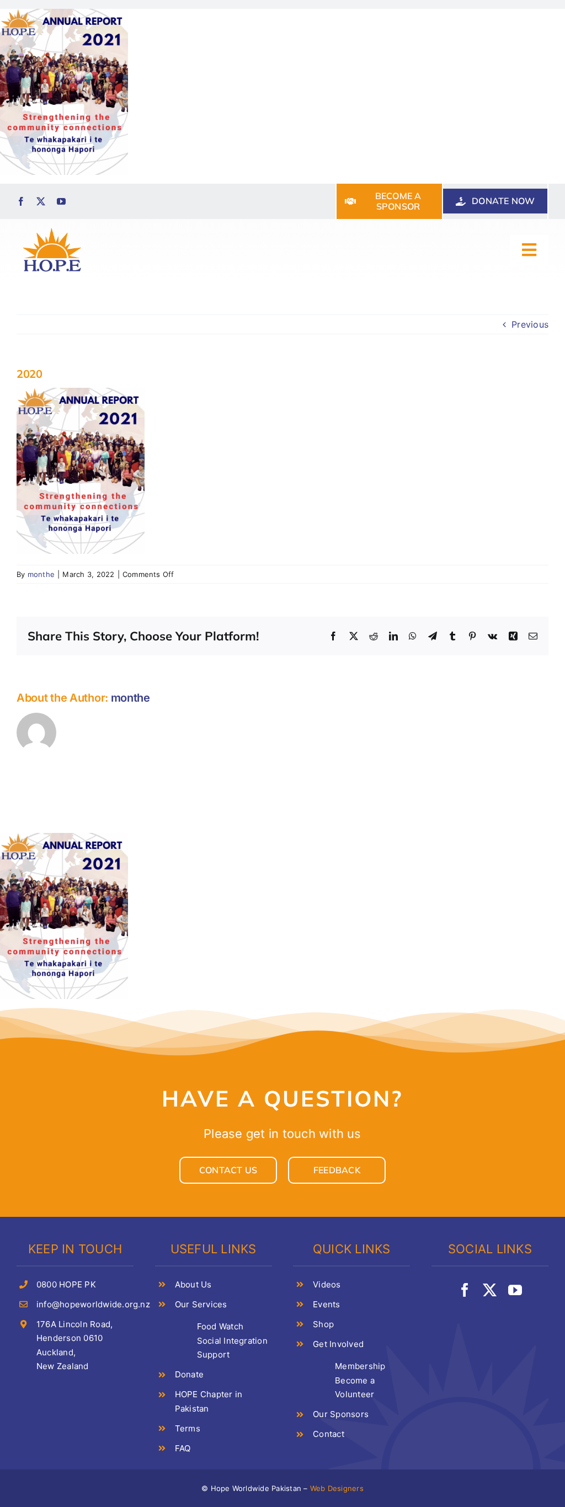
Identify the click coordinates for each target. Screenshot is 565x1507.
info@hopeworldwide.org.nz (93, 1304)
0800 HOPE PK (66, 1284)
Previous (529, 324)
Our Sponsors (341, 1414)
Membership (360, 1366)
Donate (189, 1374)
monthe (41, 574)
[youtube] (61, 201)
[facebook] (21, 201)
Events (326, 1304)
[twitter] (40, 201)
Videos (326, 1284)
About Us (193, 1284)
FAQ (183, 1448)
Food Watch (220, 1326)
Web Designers (337, 1488)
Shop (323, 1324)
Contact (328, 1434)
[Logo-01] (52, 228)
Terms (187, 1428)
